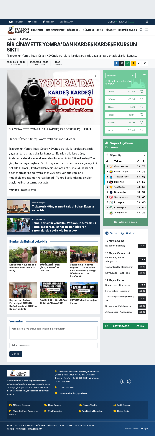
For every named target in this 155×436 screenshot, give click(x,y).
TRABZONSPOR (55, 30)
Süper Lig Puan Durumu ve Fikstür (23, 413)
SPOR (99, 30)
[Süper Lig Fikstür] (144, 233)
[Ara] (141, 30)
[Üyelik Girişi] (145, 22)
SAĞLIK (10, 429)
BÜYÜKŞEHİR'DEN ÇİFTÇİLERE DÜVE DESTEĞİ (50, 268)
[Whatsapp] (122, 381)
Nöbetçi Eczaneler (22, 405)
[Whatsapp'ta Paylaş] (127, 63)
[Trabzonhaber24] (18, 29)
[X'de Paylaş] (121, 63)
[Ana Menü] (146, 30)
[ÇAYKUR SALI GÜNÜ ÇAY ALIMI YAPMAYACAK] (53, 290)
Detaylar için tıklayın (125, 222)
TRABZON (37, 30)
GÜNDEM (88, 30)
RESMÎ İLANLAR (127, 30)
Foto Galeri (17, 22)
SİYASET (111, 30)
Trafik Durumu (123, 405)
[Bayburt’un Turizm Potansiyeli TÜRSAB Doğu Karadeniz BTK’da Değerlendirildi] (23, 290)
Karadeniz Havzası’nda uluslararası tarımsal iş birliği (22, 268)
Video (35, 22)
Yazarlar (50, 22)
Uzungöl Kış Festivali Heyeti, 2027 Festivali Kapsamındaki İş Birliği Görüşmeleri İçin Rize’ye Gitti (83, 271)
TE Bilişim (143, 429)
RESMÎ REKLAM (66, 22)
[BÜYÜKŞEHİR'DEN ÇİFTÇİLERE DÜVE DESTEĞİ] (53, 254)
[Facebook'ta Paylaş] (116, 63)
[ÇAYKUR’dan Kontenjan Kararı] (84, 290)
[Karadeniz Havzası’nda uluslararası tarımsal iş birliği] (23, 254)
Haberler (11, 39)
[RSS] (128, 381)
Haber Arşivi (123, 411)
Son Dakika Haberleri (92, 411)
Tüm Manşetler (55, 411)
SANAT (90, 426)
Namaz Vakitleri (90, 405)
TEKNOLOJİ (20, 429)
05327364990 (66, 387)
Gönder (16, 354)
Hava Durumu (54, 405)
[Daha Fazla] (133, 63)
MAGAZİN (80, 426)
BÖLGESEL (73, 30)
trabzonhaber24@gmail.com (73, 393)
